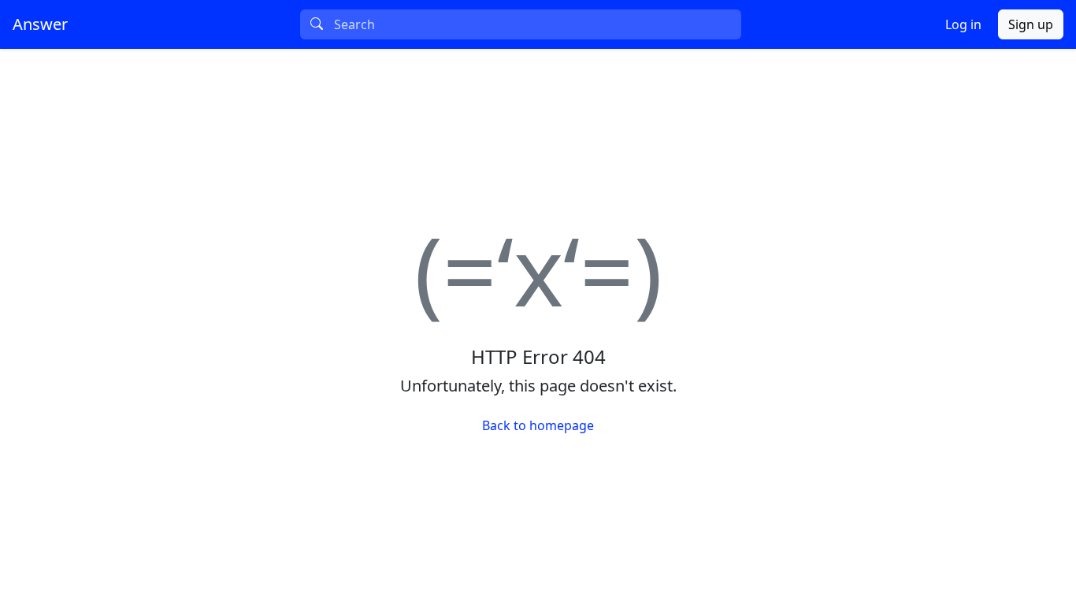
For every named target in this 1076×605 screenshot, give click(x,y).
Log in (963, 24)
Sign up (1030, 24)
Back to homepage (538, 425)
